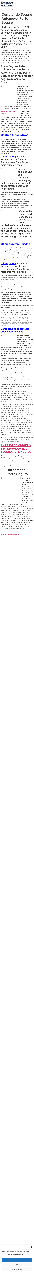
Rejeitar (17, 1264)
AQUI (12, 156)
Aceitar (17, 1260)
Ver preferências (17, 1269)
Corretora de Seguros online (11, 9)
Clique (4, 263)
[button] (31, 1247)
